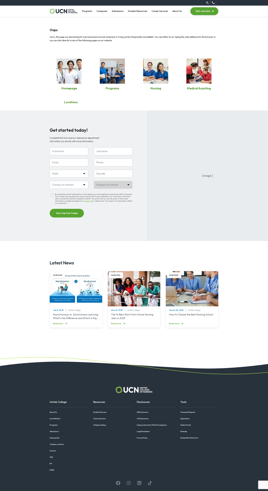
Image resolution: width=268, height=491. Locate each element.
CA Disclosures (143, 419)
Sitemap (183, 431)
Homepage (69, 88)
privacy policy (89, 201)
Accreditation (55, 419)
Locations (71, 102)
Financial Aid (54, 438)
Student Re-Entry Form (189, 438)
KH (51, 464)
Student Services (99, 412)
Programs (87, 10)
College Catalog (99, 425)
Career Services (160, 10)
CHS (51, 457)
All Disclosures (142, 412)
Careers (53, 451)
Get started (203, 11)
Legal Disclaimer (143, 431)
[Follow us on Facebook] (118, 483)
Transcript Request (187, 412)
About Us (177, 10)
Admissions (117, 10)
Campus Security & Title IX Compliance (152, 425)
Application (185, 419)
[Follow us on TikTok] (150, 483)
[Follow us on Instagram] (129, 483)
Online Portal (185, 425)
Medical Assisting (199, 88)
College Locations (57, 444)
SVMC (52, 470)
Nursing (155, 88)
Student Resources (137, 10)
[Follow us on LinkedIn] (139, 483)
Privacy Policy (142, 438)
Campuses (102, 10)
